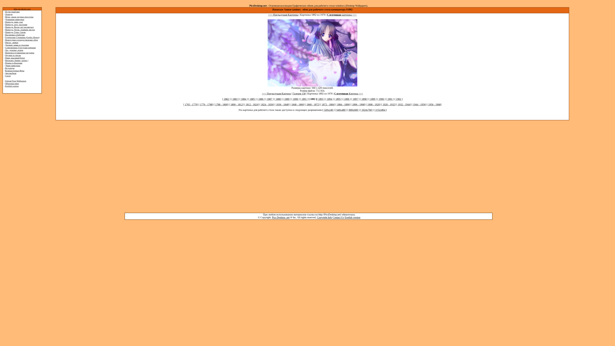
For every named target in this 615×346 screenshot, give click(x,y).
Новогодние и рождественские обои (21, 40)
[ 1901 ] (390, 99)
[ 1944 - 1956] (419, 104)
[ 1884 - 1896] (343, 104)
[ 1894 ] (329, 99)
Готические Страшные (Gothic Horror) (22, 37)
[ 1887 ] (270, 99)
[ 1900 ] (381, 99)
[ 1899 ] (373, 99)
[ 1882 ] (226, 99)
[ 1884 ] (244, 99)
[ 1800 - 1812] (236, 104)
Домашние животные (14, 19)
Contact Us (338, 217)
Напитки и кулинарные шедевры (19, 53)
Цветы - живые (11, 42)
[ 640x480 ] (341, 110)
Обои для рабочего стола (22, 9)
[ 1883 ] (235, 99)
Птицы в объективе (13, 63)
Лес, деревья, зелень (14, 50)
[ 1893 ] (321, 99)
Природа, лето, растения (16, 24)
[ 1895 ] (338, 99)
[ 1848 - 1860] (297, 104)
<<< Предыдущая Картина (276, 93)
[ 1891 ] (304, 99)
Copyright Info (324, 217)
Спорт (8, 76)
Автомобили (10, 73)
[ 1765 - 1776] (190, 104)
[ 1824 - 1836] (266, 104)
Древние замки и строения (17, 45)
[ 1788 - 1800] (221, 104)
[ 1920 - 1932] (388, 104)
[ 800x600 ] (353, 110)
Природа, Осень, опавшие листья (20, 30)
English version (12, 86)
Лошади (8, 14)
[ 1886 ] (261, 99)
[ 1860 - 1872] (312, 104)
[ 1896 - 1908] (358, 104)
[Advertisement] (15, 144)
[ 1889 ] (287, 99)
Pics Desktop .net (281, 217)
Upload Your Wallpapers (15, 81)
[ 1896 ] (347, 99)
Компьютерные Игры (14, 71)
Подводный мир (12, 12)
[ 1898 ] (364, 99)
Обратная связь (12, 83)
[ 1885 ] (252, 99)
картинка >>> (342, 14)
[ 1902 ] (399, 99)
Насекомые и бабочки (15, 35)
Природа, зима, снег (14, 22)
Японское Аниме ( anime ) (16, 60)
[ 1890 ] (295, 99)
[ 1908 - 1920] (373, 104)
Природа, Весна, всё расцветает (19, 27)
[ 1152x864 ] (380, 110)
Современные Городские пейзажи (20, 47)
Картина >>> (348, 93)
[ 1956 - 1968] (434, 104)
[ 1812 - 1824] (251, 104)
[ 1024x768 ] (366, 110)
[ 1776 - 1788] (206, 104)
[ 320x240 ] (328, 110)
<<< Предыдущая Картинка (283, 14)
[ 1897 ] (355, 99)
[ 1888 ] (278, 99)
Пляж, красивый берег (15, 58)
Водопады (10, 68)
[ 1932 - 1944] (403, 104)
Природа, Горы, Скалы (15, 32)
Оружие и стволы (13, 55)
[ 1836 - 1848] (282, 104)
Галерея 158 (299, 93)
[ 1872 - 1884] (327, 104)
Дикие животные (12, 65)
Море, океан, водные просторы (19, 17)
